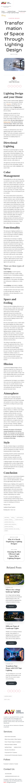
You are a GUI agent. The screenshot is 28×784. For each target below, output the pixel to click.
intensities (9, 104)
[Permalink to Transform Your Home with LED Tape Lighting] (14, 654)
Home (3, 11)
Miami (5, 782)
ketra (12, 517)
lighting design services (10, 524)
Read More (11, 606)
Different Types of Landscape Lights (12, 627)
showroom (15, 725)
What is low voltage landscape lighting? (13, 591)
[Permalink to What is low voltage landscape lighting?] (14, 579)
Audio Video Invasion (14, 82)
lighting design (7, 122)
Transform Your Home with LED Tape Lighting (14, 668)
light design (19, 517)
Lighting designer (8, 526)
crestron (6, 517)
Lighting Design (11, 11)
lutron (6, 530)
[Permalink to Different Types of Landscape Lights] (14, 616)
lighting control (8, 519)
